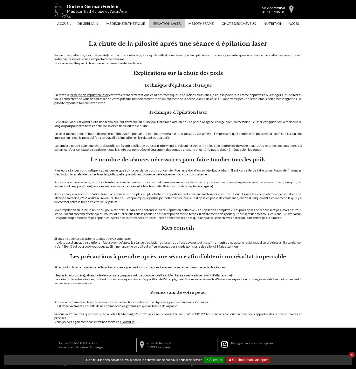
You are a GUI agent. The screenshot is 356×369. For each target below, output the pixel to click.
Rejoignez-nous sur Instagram (252, 343)
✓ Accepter (214, 360)
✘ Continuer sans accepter (248, 360)
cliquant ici (127, 322)
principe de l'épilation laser (89, 95)
